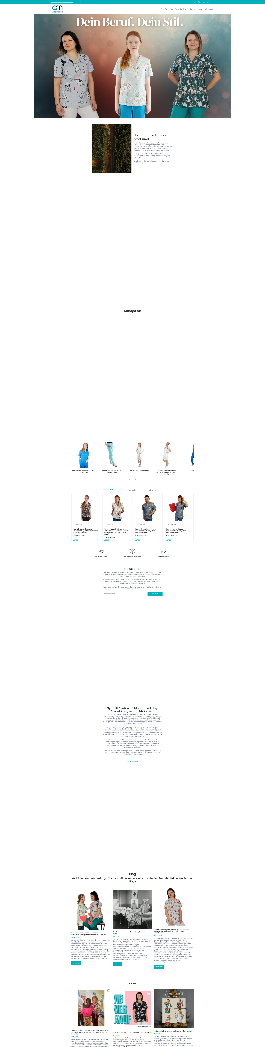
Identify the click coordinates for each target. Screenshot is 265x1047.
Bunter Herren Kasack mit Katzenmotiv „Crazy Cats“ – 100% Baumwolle (146, 531)
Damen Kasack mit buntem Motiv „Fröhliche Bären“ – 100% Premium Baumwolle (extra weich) (116, 532)
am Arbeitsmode (78, 535)
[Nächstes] (135, 479)
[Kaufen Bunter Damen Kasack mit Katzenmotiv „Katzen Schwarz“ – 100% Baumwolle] (86, 507)
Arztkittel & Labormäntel (139, 470)
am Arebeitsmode (110, 537)
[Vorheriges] (130, 479)
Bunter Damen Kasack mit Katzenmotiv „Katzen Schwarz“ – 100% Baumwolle (85, 531)
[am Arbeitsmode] (57, 9)
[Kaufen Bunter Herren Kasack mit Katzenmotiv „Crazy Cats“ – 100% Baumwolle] (148, 507)
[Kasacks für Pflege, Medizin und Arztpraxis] (84, 455)
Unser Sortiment (132, 761)
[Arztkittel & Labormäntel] (139, 455)
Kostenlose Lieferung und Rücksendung (62, 2)
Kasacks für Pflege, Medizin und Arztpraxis (84, 471)
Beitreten (155, 594)
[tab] (111, 490)
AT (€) (212, 2)
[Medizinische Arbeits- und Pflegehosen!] (112, 455)
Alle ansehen (132, 973)
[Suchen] (194, 2)
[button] (201, 2)
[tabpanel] (132, 517)
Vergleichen (79, 524)
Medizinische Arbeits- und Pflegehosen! (111, 471)
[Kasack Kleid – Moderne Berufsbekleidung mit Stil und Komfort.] (167, 455)
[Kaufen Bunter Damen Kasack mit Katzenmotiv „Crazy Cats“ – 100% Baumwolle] (179, 507)
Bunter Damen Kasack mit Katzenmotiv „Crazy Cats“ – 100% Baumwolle (177, 531)
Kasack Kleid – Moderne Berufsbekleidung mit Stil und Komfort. (167, 472)
